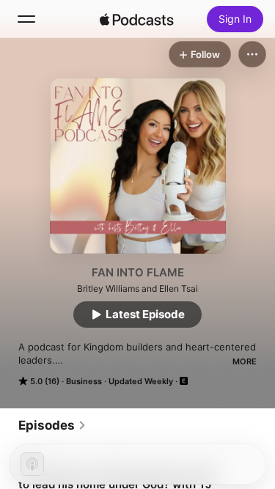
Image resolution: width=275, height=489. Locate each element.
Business (84, 381)
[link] (52, 425)
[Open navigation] (26, 19)
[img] (137, 19)
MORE (244, 361)
